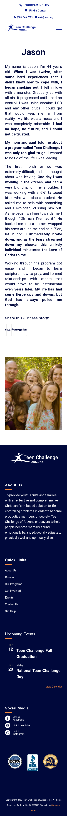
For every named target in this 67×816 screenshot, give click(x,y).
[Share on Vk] (19, 330)
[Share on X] (8, 330)
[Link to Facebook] (7, 718)
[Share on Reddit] (22, 330)
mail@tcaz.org (45, 17)
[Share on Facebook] (5, 330)
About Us (10, 570)
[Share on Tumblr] (17, 330)
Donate (9, 577)
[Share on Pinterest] (13, 330)
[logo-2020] (28, 28)
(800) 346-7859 (25, 17)
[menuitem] (34, 5)
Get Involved (13, 590)
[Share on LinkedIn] (15, 330)
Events (9, 597)
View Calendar (54, 686)
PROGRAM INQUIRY (36, 5)
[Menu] (57, 28)
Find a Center (37, 10)
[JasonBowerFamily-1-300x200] (33, 393)
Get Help (10, 611)
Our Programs (13, 584)
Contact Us (12, 604)
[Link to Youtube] (7, 725)
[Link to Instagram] (7, 732)
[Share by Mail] (25, 330)
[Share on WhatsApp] (10, 330)
